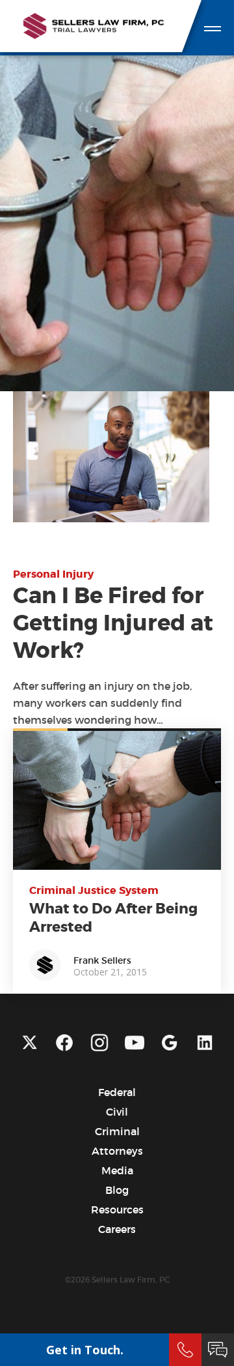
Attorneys (117, 1150)
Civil (117, 1111)
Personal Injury (53, 574)
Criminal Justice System (94, 890)
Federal (117, 1092)
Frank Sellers (102, 960)
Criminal (117, 1131)
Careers (117, 1229)
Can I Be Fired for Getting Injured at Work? (113, 623)
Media (117, 1170)
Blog (117, 1189)
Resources (117, 1209)
